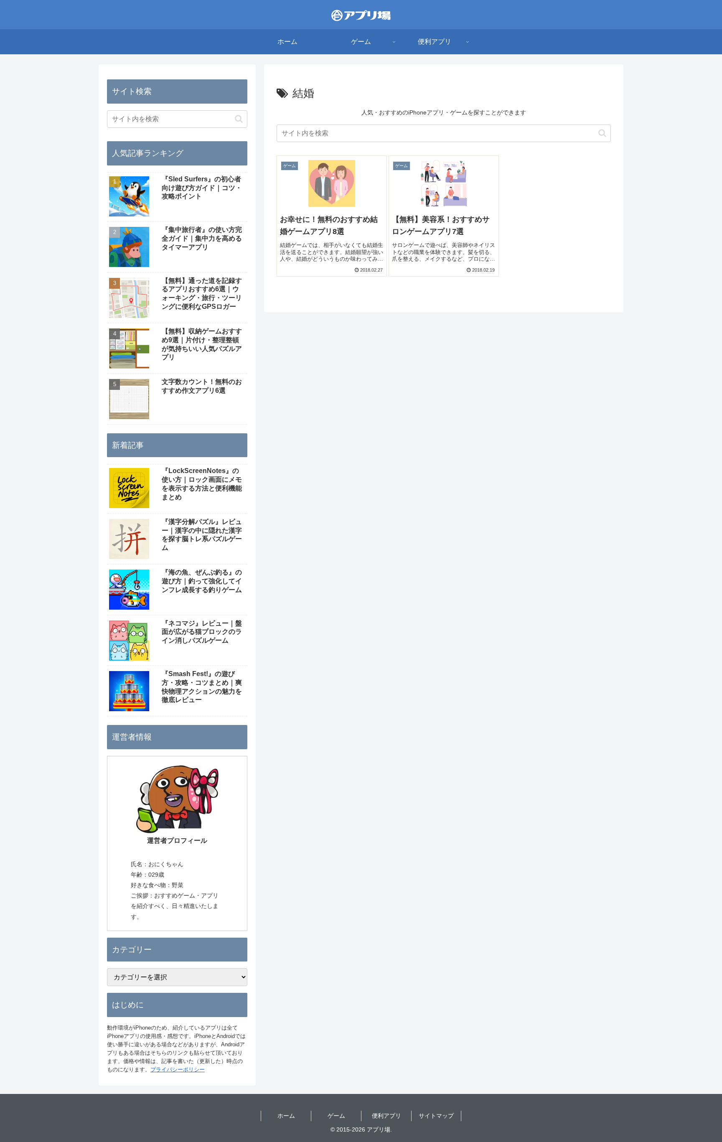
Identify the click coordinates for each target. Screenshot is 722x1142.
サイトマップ (436, 1115)
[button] (602, 133)
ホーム (286, 1115)
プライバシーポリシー (177, 1069)
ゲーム (336, 1115)
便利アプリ (386, 1115)
